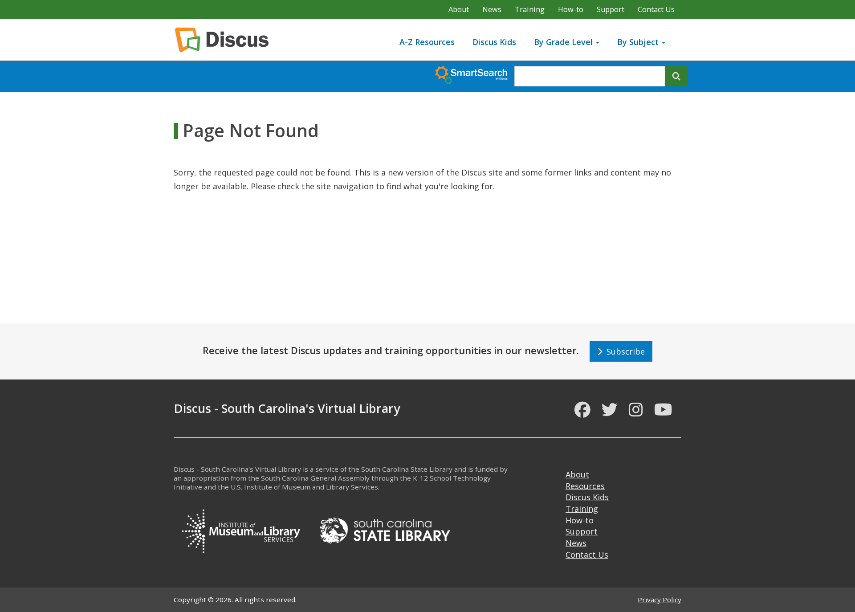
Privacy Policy (659, 599)
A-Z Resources (427, 42)
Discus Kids (494, 42)
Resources (585, 486)
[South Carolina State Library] (385, 529)
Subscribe (623, 351)
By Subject (639, 42)
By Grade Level (564, 42)
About (458, 9)
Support (610, 9)
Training (530, 9)
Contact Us (656, 9)
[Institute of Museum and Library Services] (240, 529)
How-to (570, 9)
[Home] (225, 40)
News (491, 9)
